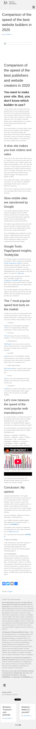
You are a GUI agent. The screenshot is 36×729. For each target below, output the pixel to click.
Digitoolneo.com (14, 531)
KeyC (5, 356)
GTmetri (6, 336)
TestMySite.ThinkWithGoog (12, 280)
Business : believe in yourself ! (26, 709)
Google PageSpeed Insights (13, 263)
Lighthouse (20, 273)
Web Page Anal (9, 368)
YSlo (5, 378)
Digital (10, 591)
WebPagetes (8, 344)
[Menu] (34, 7)
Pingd (6, 325)
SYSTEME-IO (14, 524)
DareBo (6, 389)
